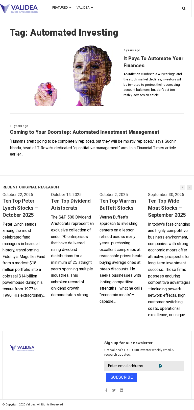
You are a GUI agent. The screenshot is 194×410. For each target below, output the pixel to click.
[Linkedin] (121, 390)
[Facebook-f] (106, 390)
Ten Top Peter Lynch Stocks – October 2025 (20, 208)
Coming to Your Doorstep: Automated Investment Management (84, 132)
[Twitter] (114, 390)
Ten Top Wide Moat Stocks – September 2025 (167, 208)
